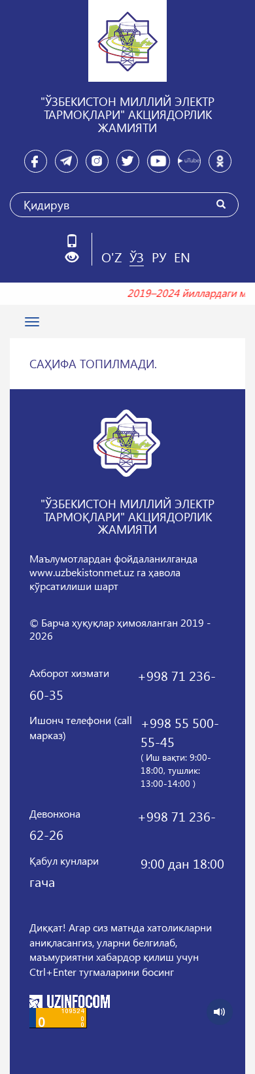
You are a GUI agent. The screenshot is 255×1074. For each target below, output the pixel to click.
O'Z (111, 256)
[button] (77, 257)
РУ (159, 256)
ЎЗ (136, 256)
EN (182, 256)
